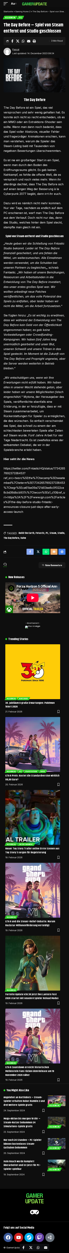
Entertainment (26, 844)
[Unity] (49, 1237)
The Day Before (11, 538)
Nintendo (23, 698)
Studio (61, 533)
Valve (23, 538)
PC (20, 17)
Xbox (43, 771)
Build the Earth (26, 533)
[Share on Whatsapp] (23, 41)
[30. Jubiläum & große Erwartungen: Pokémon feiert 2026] (32, 671)
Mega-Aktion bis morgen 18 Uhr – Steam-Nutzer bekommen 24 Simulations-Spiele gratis (22, 1122)
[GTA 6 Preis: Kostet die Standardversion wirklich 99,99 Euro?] (32, 744)
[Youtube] (18, 1237)
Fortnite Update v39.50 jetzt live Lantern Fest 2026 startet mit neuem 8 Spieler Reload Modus (32, 996)
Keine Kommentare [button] (53, 565)
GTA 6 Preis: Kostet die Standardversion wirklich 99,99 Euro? (32, 778)
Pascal (15, 49)
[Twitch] (39, 1237)
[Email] (28, 41)
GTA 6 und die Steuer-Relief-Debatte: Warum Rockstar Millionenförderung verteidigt (30, 923)
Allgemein (10, 17)
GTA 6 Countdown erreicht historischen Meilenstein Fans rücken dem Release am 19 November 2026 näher (29, 1071)
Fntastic (40, 533)
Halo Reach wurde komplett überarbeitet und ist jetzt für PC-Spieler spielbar (22, 1165)
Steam (53, 533)
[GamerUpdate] (34, 3)
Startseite (8, 11)
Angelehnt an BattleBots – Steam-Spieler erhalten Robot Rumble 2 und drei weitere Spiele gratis (24, 1101)
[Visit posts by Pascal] (7, 51)
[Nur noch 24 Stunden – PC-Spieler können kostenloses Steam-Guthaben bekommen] (56, 1143)
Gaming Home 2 (22, 11)
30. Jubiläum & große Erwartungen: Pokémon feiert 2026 (30, 705)
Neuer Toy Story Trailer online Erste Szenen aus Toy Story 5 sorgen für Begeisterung (32, 851)
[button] (7, 3)
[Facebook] (8, 1237)
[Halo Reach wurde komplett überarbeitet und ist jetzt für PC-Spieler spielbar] (56, 1165)
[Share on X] (17, 41)
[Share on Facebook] (12, 41)
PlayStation (31, 771)
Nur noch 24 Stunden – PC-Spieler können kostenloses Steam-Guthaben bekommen (23, 1144)
